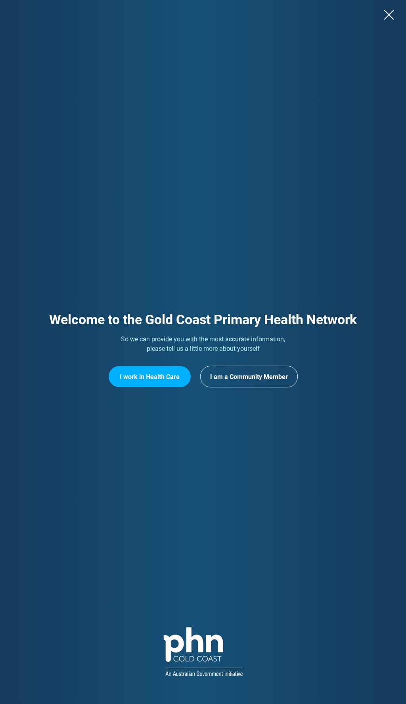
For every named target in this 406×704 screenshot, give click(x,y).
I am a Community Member (249, 377)
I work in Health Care (150, 377)
